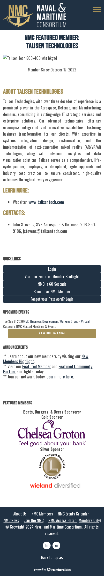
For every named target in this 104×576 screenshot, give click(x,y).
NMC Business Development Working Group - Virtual (56, 321)
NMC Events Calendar (73, 514)
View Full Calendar (52, 333)
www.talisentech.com (46, 202)
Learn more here (59, 376)
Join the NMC (34, 520)
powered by (40, 569)
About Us (20, 514)
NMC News (11, 520)
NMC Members (42, 514)
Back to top (50, 557)
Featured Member (36, 366)
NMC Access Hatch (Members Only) (74, 520)
